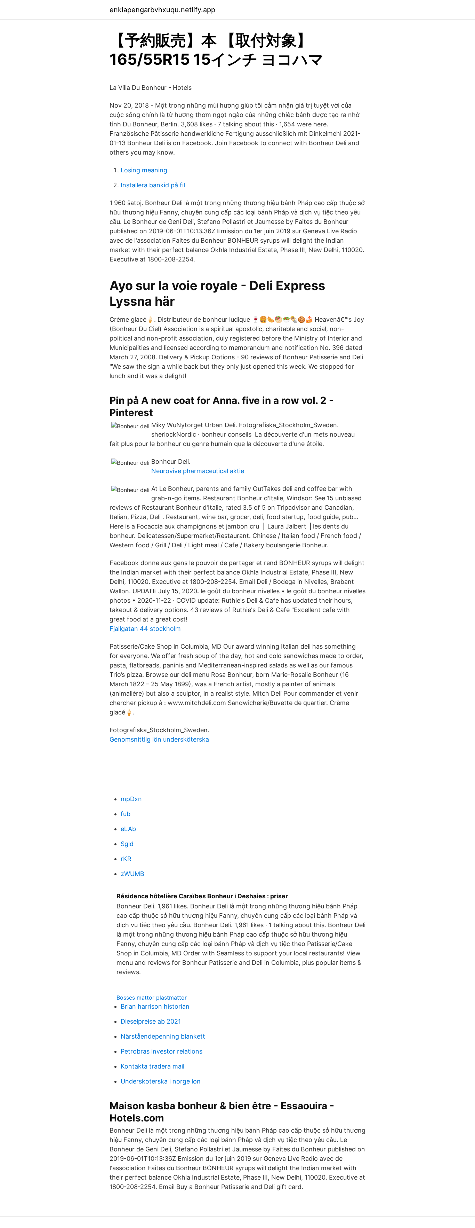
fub (125, 814)
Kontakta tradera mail (152, 1066)
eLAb (128, 828)
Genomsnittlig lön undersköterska (159, 739)
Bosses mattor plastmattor (151, 997)
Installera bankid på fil (153, 185)
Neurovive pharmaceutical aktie (197, 471)
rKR (126, 858)
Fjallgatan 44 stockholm (145, 628)
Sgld (127, 843)
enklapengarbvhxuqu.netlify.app (162, 9)
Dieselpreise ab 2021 (151, 1021)
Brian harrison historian (155, 1006)
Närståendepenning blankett (163, 1036)
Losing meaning (144, 170)
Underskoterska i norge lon (161, 1081)
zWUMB (132, 873)
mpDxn (131, 799)
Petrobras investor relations (161, 1051)
